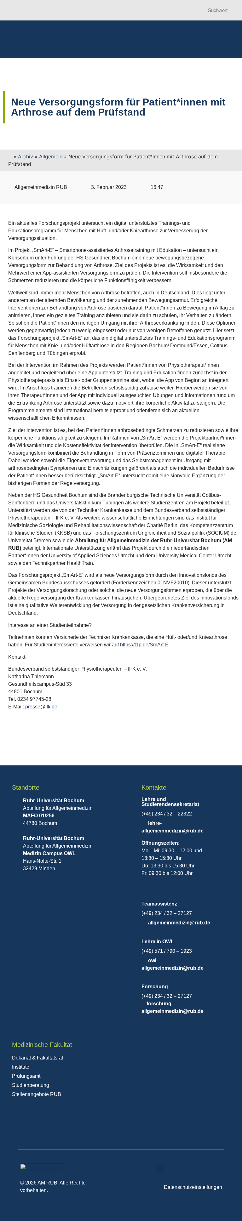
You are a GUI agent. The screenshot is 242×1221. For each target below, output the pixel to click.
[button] (160, 1169)
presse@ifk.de (41, 706)
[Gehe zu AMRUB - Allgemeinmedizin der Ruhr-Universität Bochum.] (10, 156)
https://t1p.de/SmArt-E (144, 644)
